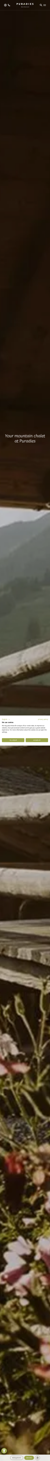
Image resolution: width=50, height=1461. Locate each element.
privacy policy (43, 719)
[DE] (5, 5)
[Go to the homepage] (25, 5)
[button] (6, 719)
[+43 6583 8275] (9, 5)
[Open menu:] (44, 5)
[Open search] (41, 5)
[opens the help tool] (4, 1451)
